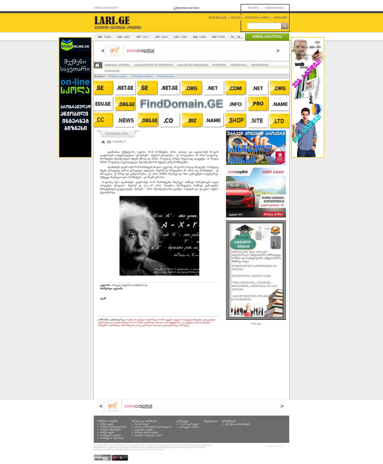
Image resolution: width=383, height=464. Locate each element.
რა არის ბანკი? (142, 424)
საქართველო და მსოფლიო (153, 65)
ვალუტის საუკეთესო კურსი (148, 435)
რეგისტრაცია (274, 8)
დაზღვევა (219, 65)
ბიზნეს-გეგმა (106, 424)
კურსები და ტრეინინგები (237, 424)
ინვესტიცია (239, 65)
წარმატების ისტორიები (112, 438)
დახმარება (112, 71)
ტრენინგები (259, 65)
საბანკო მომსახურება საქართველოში (153, 426)
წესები (236, 18)
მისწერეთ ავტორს (111, 288)
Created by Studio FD (275, 446)
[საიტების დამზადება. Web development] (308, 156)
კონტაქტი (280, 18)
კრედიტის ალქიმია (143, 429)
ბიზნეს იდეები (107, 432)
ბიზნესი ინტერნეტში (110, 429)
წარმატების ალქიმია (110, 435)
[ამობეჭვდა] (103, 142)
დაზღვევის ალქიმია (189, 426)
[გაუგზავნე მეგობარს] (109, 142)
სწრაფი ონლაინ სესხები (146, 432)
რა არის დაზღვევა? (189, 424)
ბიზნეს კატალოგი (267, 37)
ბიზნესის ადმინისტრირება (113, 426)
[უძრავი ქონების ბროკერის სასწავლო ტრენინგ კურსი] (256, 164)
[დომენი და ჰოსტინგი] (191, 129)
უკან (103, 298)
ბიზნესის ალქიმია (117, 65)
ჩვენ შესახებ (218, 18)
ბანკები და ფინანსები (192, 65)
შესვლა (253, 8)
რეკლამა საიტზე (257, 18)
